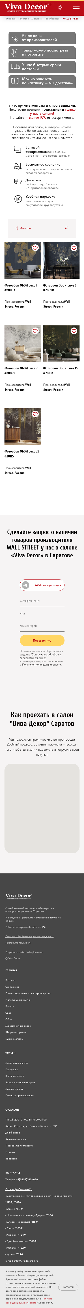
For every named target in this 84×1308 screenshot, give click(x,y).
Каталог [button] (22, 18)
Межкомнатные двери (18, 1025)
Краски (9, 1006)
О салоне (36, 18)
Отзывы (10, 1152)
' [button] (31, 654)
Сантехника (12, 986)
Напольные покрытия (17, 999)
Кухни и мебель (14, 1038)
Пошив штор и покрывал (19, 1095)
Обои (8, 1019)
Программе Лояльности (33, 917)
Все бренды (52, 18)
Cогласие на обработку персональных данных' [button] (40, 656)
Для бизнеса (12, 1132)
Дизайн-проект (14, 1088)
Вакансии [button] (11, 1158)
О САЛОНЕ (12, 1109)
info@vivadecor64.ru (26, 1260)
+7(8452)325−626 (27, 1179)
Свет (8, 1012)
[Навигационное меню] (76, 7)
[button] (42, 585)
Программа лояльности (18, 942)
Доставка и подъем (16, 1063)
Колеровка (11, 1069)
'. (61, 664)
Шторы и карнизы (15, 1032)
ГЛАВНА (10, 970)
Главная (10, 18)
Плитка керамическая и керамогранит (28, 993)
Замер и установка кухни (20, 1082)
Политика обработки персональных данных (29, 936)
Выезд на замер (14, 1075)
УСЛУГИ (10, 1053)
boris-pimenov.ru (34, 952)
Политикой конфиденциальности (41, 664)
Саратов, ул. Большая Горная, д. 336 (35, 1126)
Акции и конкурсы (15, 1139)
